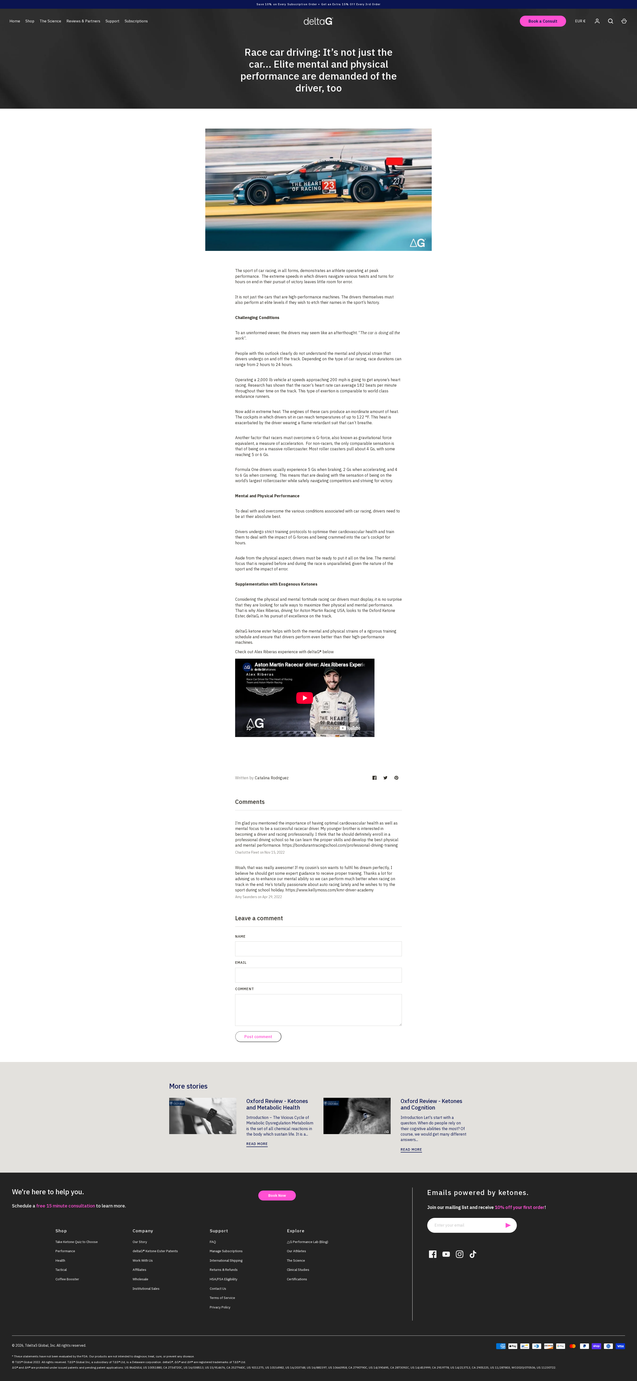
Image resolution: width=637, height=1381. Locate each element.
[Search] (610, 21)
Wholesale (140, 1279)
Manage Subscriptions (226, 1251)
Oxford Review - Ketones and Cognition (431, 1104)
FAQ (213, 1242)
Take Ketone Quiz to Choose (76, 1242)
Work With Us (143, 1260)
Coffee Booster (67, 1279)
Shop (29, 21)
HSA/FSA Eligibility (223, 1279)
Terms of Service (222, 1297)
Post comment (258, 1036)
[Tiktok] (473, 1254)
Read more (257, 1144)
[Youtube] (446, 1254)
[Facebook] (432, 1254)
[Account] (597, 21)
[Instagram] (459, 1254)
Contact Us (218, 1288)
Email (241, 962)
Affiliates (139, 1269)
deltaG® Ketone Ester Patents (155, 1251)
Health (60, 1260)
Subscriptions (136, 21)
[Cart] (624, 21)
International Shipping (226, 1260)
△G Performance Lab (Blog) (307, 1242)
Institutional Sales (146, 1288)
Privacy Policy (220, 1307)
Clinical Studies (298, 1269)
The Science (50, 21)
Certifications (297, 1279)
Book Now (277, 1195)
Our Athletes (296, 1251)
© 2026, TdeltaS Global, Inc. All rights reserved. (49, 1345)
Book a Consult (543, 21)
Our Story (140, 1242)
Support (112, 21)
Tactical (61, 1269)
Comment (244, 989)
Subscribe (508, 1225)
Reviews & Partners (83, 21)
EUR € (580, 21)
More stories (188, 1086)
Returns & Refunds (224, 1269)
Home (14, 21)
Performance (65, 1251)
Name (240, 936)
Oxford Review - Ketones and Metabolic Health (277, 1104)
